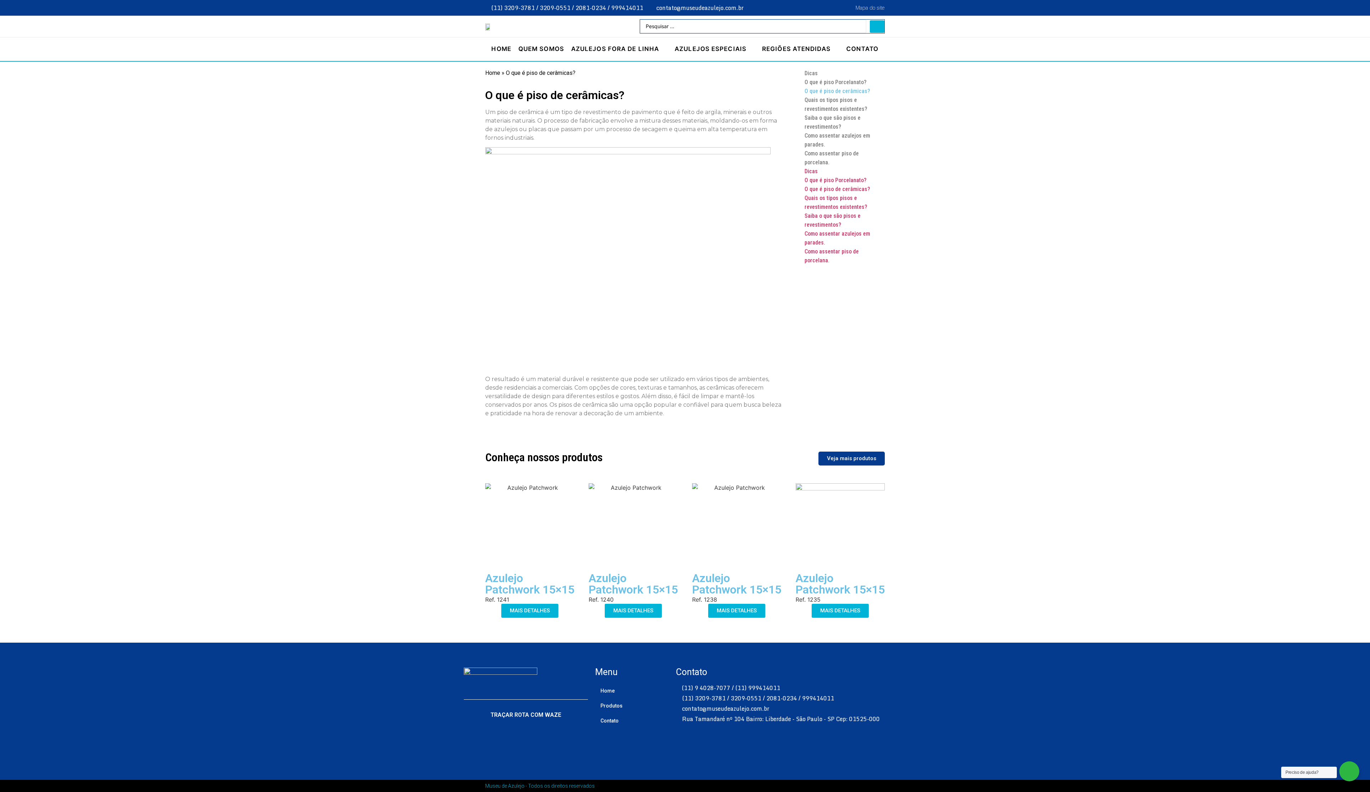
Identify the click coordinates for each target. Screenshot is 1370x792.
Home (492, 73)
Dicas (811, 73)
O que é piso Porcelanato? (836, 82)
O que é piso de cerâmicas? (837, 91)
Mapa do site (870, 8)
